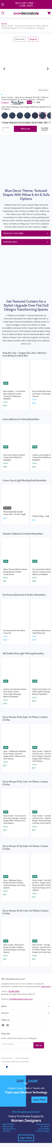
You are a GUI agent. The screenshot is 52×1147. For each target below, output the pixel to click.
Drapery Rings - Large (40, 516)
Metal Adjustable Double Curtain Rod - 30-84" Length (14, 513)
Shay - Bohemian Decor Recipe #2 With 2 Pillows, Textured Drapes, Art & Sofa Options (14, 884)
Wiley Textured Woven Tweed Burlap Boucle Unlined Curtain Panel (15, 571)
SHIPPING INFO (10, 242)
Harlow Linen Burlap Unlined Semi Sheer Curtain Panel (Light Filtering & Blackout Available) (14, 693)
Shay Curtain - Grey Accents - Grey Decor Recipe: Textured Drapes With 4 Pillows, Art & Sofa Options (15, 819)
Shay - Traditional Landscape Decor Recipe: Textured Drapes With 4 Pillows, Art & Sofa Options (14, 755)
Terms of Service (22, 1058)
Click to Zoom (43, 90)
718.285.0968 (13, 991)
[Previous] (4, 69)
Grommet (19, 39)
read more (45, 986)
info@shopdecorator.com (21, 999)
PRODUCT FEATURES (13, 233)
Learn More (26, 1137)
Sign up (38, 1045)
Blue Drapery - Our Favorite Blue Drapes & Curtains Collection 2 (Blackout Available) (14, 395)
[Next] (47, 69)
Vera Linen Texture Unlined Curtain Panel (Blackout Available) (14, 457)
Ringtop (33, 39)
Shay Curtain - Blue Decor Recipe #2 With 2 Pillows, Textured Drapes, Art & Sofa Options (14, 948)
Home (4, 24)
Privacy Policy (6, 1058)
